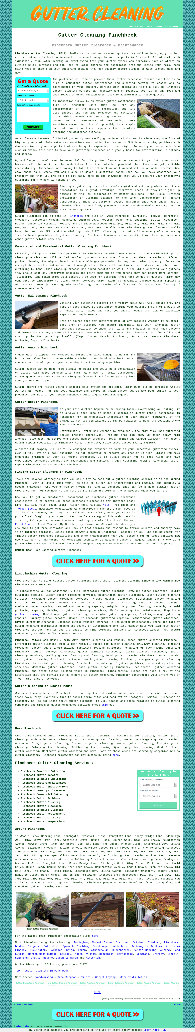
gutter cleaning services (65, 602)
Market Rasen (102, 942)
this (104, 704)
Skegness (34, 946)
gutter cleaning (65, 90)
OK (164, 1030)
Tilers (86, 977)
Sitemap (17, 1005)
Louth (82, 950)
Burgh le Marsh (67, 957)
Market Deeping (145, 950)
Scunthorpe (100, 946)
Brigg (70, 950)
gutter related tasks (65, 671)
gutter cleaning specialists (36, 626)
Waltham (156, 946)
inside (148, 65)
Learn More (151, 1030)
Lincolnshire (117, 671)
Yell (106, 505)
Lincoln (172, 954)
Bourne (48, 957)
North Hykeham (85, 954)
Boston (20, 946)
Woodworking (44, 977)
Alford (165, 950)
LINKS (140, 26)
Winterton (93, 957)
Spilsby (65, 954)
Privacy (177, 1005)
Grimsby (158, 954)
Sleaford (154, 942)
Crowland (142, 954)
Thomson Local (25, 508)
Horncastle (125, 954)
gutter (99, 160)
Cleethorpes (121, 950)
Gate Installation (133, 977)
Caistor (137, 942)
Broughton (106, 954)
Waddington (140, 946)
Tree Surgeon (67, 977)
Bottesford (51, 946)
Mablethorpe (120, 946)
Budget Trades (22, 1026)
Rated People (24, 524)
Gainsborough (99, 950)
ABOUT (149, 26)
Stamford (21, 957)
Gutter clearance (28, 216)
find (26, 735)
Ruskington (38, 950)
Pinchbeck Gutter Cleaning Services (54, 763)
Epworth (68, 946)
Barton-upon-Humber (42, 954)
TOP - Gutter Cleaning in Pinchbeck (42, 970)
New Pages (28, 1005)
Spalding (83, 946)
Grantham (122, 942)
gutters (94, 109)
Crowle (35, 957)
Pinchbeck (76, 216)
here (115, 755)
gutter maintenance (121, 101)
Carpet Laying (105, 977)
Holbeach (56, 950)
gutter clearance (130, 595)
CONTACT (160, 26)
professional (102, 201)
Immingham (81, 942)
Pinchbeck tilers (28, 640)
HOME (131, 26)
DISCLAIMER (172, 26)
